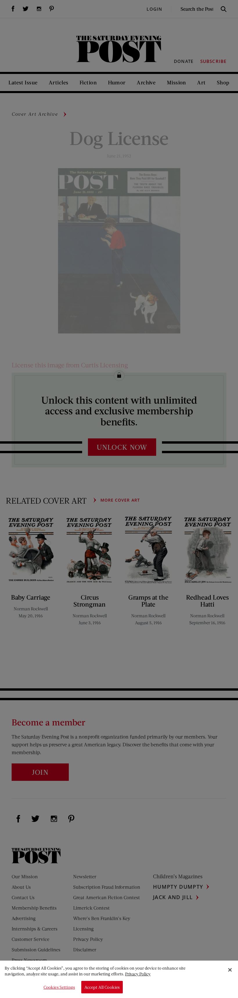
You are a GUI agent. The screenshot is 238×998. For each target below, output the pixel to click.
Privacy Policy (138, 973)
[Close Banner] (230, 969)
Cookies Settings (59, 987)
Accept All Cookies (102, 987)
